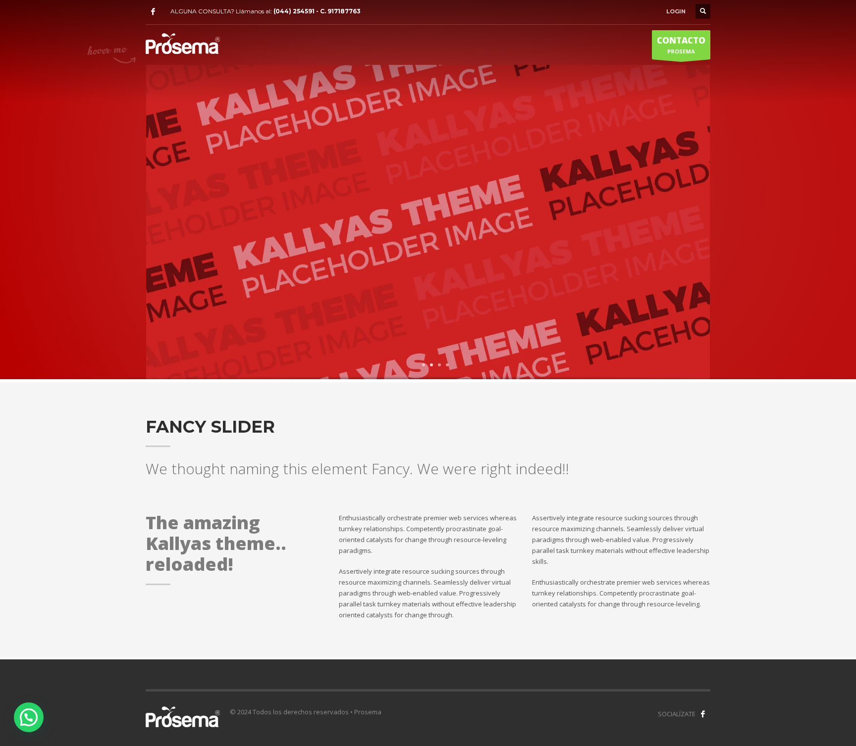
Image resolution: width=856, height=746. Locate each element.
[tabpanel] (428, 223)
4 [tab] (447, 365)
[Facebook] (153, 11)
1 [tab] (424, 365)
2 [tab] (431, 365)
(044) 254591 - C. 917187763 (317, 11)
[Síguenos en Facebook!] (703, 713)
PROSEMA (681, 45)
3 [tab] (439, 365)
